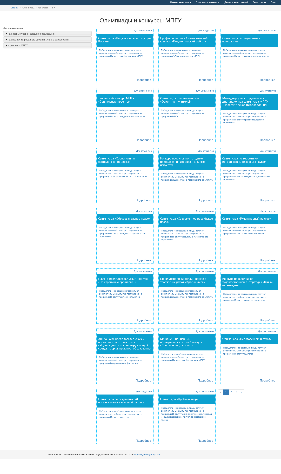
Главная (15, 8)
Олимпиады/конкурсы (207, 2)
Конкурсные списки (180, 2)
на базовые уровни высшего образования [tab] (31, 33)
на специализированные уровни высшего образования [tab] (38, 39)
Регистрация (259, 2)
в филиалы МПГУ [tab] (18, 45)
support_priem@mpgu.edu (147, 455)
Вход (273, 2)
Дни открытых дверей (236, 2)
